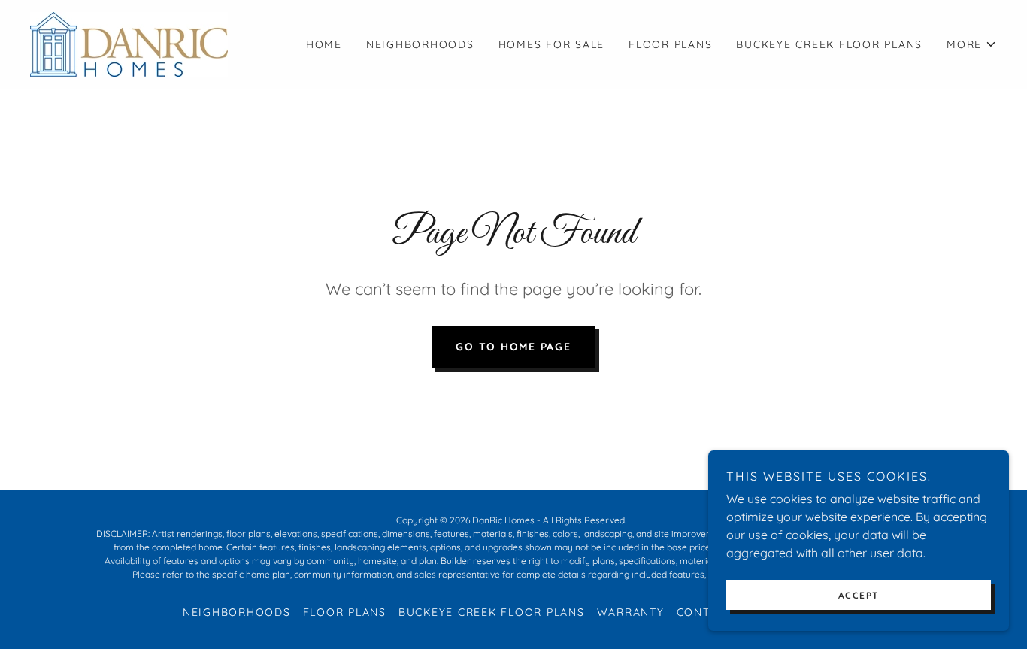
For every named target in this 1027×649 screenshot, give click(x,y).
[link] (129, 42)
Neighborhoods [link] (420, 44)
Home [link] (324, 44)
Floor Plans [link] (670, 44)
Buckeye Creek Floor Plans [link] (829, 44)
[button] (972, 44)
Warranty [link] (631, 612)
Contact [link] (705, 612)
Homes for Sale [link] (551, 44)
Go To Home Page (513, 346)
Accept (859, 595)
